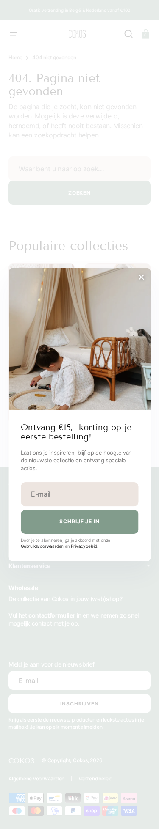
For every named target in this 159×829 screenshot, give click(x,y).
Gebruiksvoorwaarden (42, 546)
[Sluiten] (141, 277)
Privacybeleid (84, 546)
